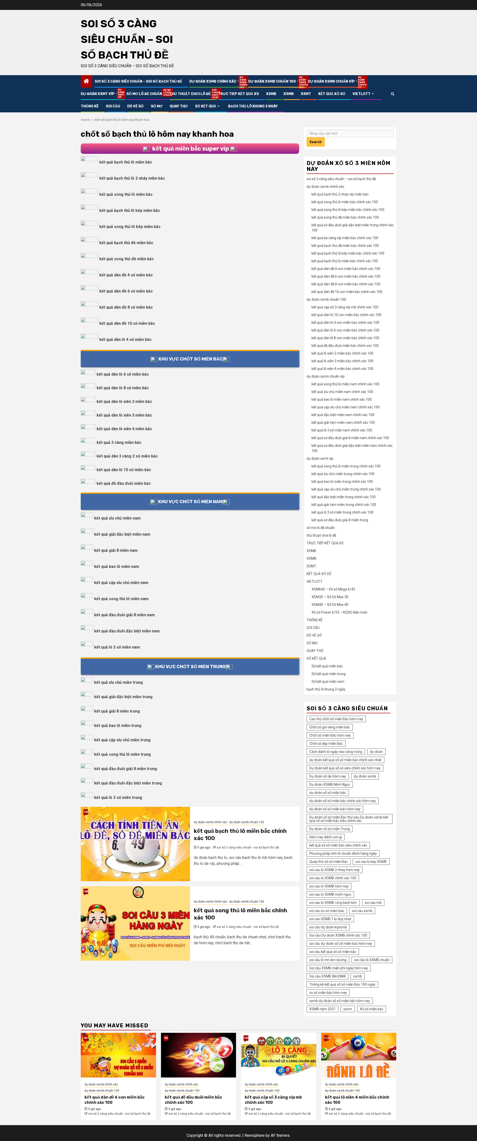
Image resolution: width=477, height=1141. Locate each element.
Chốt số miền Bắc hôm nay (330, 735)
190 (85, 812)
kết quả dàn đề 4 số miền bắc (126, 275)
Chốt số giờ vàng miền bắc (329, 727)
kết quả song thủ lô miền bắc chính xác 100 (345, 202)
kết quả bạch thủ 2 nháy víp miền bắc (340, 194)
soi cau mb (373, 903)
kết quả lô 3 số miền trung (118, 797)
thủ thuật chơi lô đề (190, 94)
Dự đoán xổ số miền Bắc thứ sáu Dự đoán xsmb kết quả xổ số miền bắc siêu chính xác (348, 819)
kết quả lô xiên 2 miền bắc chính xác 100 (342, 353)
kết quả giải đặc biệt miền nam (122, 534)
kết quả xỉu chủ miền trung (118, 682)
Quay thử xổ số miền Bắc (328, 862)
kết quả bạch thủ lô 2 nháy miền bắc (132, 178)
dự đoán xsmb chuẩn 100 (274, 81)
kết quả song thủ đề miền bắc (126, 259)
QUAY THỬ (179, 106)
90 (85, 1038)
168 (85, 891)
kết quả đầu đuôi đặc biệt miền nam (127, 631)
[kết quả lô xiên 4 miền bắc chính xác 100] (359, 1055)
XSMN (288, 94)
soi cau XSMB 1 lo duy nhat (330, 919)
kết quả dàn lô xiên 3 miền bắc (124, 415)
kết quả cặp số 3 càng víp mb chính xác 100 (345, 307)
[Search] (393, 94)
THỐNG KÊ (90, 106)
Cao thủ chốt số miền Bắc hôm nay (336, 719)
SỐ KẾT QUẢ (205, 106)
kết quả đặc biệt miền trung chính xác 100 (344, 497)
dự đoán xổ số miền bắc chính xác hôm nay (342, 801)
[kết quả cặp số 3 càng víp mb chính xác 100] (278, 1055)
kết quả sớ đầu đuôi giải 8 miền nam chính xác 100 (350, 438)
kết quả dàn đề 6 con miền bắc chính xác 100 (346, 276)
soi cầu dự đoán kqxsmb (328, 927)
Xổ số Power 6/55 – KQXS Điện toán (339, 612)
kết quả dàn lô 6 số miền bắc (123, 374)
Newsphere (254, 1135)
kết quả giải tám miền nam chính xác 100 (343, 422)
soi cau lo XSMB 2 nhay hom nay (334, 870)
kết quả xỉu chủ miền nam (117, 518)
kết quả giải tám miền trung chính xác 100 (344, 505)
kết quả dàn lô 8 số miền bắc (123, 388)
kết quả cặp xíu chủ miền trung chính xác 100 (346, 489)
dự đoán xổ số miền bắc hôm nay (334, 809)
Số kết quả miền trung (329, 674)
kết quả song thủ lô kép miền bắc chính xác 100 (348, 210)
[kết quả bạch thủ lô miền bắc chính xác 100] (135, 844)
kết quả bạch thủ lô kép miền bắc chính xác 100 (348, 253)
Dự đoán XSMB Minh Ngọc (329, 784)
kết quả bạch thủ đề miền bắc (126, 242)
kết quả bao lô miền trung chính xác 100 (342, 482)
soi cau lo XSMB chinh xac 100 (332, 878)
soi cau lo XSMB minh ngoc (330, 894)
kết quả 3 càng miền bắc (119, 442)
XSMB (271, 94)
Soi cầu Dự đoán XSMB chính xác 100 (338, 935)
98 (166, 1038)
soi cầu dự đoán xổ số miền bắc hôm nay (340, 943)
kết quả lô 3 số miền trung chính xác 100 (342, 512)
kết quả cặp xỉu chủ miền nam (121, 582)
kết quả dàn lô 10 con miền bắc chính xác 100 (346, 315)
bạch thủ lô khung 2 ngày (253, 106)
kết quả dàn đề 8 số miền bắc (126, 307)
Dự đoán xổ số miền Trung (329, 829)
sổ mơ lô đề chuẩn (144, 94)
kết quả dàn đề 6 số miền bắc (126, 291)
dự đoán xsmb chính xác (215, 81)
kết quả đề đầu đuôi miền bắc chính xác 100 (345, 346)
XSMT (306, 94)
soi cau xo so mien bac (326, 911)
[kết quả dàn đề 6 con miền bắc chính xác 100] (118, 1055)
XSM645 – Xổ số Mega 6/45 (333, 589)
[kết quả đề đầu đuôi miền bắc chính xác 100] (198, 1055)
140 (245, 1038)
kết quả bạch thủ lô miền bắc (125, 162)
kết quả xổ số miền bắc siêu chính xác (338, 845)
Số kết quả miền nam (328, 682)
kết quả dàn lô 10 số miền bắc (124, 469)
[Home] (86, 81)
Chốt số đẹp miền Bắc (326, 744)
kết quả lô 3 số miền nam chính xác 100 (342, 430)
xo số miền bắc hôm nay (328, 993)
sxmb (357, 976)
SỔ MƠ (156, 106)
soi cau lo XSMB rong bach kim (333, 903)
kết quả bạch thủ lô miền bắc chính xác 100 (345, 261)
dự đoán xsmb (365, 776)
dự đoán (376, 752)
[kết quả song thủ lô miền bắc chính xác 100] (135, 923)
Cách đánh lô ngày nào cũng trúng (335, 752)
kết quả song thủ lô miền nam (121, 598)
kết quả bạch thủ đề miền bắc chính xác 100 (345, 246)
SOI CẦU (113, 106)
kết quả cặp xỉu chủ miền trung (122, 740)
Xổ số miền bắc (371, 1009)
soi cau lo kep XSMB (371, 862)
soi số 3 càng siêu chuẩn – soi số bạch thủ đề (127, 39)
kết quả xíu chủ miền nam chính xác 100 (342, 392)
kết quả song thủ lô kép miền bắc (129, 226)
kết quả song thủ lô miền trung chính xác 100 (346, 466)
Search (316, 142)
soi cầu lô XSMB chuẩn (372, 960)
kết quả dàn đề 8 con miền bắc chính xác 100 (346, 284)
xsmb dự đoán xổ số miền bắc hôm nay (339, 1001)
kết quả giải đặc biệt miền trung (123, 696)
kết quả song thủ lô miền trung (122, 754)
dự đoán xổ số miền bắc (327, 793)
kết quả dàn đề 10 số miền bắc (127, 323)
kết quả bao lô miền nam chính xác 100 (342, 399)
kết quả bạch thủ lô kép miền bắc (129, 210)
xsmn (347, 1009)
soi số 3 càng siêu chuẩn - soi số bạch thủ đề (248, 847)
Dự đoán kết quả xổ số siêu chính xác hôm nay (345, 768)
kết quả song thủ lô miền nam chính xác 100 (345, 384)
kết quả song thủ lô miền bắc (126, 194)
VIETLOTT (361, 94)
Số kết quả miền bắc (327, 666)
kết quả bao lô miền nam (116, 566)
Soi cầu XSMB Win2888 (327, 976)
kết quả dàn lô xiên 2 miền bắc (124, 401)
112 (326, 1038)
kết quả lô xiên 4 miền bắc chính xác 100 (342, 369)
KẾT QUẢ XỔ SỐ (331, 94)
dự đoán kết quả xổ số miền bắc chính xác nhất (345, 760)
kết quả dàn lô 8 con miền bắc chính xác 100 (345, 338)
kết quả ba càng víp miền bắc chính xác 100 (345, 238)
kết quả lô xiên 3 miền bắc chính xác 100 (342, 361)
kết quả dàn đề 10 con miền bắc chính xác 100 (347, 292)
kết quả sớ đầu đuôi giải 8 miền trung (340, 520)
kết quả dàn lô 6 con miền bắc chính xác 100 (345, 330)
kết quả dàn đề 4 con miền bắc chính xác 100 (346, 269)
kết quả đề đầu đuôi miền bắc (124, 483)
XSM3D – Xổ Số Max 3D (330, 597)
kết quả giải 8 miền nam (116, 550)
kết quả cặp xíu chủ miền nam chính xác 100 (346, 407)
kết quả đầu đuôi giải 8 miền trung (125, 768)
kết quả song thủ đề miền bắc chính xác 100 (345, 217)
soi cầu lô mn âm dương (328, 960)
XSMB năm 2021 (322, 1009)
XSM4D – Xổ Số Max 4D (330, 605)
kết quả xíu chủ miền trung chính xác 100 (343, 474)
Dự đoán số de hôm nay (327, 776)
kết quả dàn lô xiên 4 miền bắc (124, 428)
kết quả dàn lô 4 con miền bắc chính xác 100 (345, 323)
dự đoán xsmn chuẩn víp (333, 81)
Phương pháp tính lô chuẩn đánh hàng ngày (343, 853)
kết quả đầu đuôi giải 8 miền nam (124, 615)
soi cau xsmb (362, 911)
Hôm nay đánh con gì (325, 837)
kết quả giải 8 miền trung (117, 711)
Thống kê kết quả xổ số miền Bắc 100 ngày (342, 984)
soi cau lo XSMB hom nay (329, 886)
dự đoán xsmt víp (100, 94)
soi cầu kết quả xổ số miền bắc (332, 952)
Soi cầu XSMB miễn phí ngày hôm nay (338, 968)
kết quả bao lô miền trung (117, 725)
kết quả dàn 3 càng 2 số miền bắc (127, 456)
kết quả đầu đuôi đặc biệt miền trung (128, 783)
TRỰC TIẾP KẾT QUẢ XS (238, 94)
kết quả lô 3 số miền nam (117, 647)
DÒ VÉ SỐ (135, 106)
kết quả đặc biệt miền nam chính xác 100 (343, 415)
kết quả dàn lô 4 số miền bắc (125, 339)
